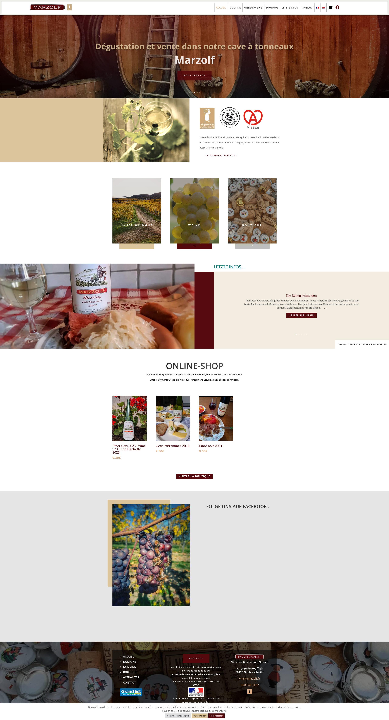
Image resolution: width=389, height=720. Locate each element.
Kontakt (307, 7)
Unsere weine (253, 7)
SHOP (211, 365)
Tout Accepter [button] (216, 715)
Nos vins (129, 667)
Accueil (221, 7)
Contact (129, 682)
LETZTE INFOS (227, 267)
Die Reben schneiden (301, 295)
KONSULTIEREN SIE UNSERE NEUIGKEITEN (362, 344)
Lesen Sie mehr (301, 315)
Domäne (235, 7)
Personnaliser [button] (199, 715)
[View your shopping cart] (330, 7)
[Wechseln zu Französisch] (316, 7)
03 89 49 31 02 (250, 685)
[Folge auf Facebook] (249, 691)
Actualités (131, 677)
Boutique (271, 7)
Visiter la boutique (194, 476)
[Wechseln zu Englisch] (322, 7)
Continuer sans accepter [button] (178, 715)
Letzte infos (290, 7)
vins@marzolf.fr (249, 678)
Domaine (129, 661)
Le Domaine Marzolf (221, 155)
